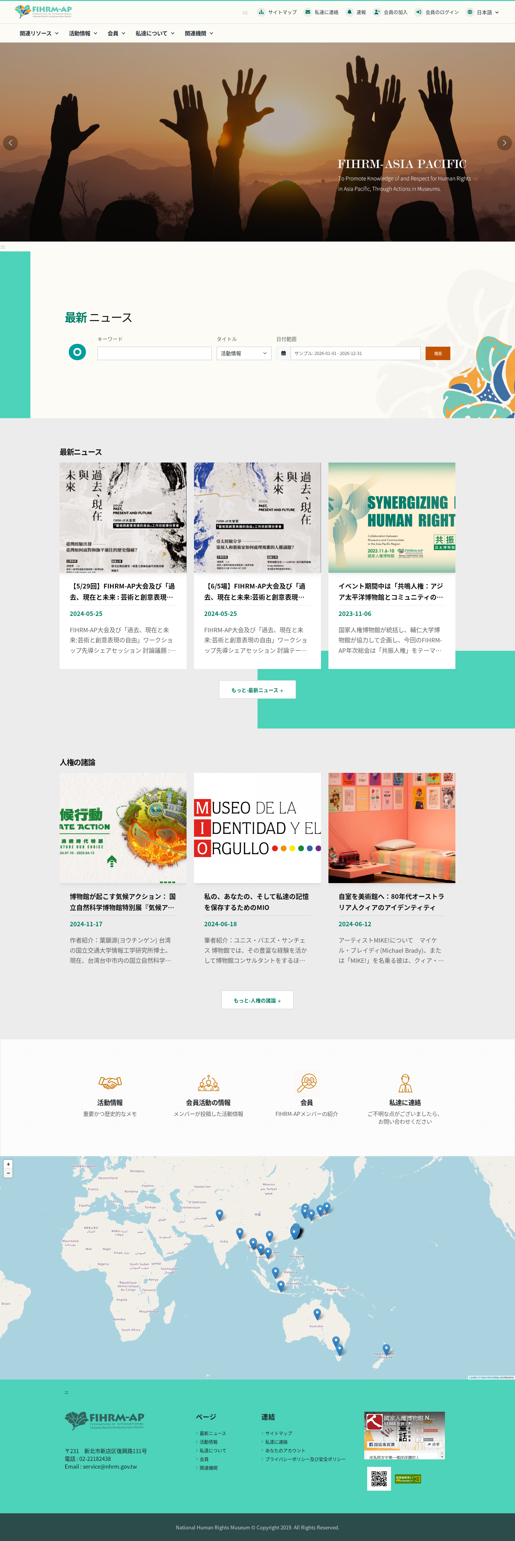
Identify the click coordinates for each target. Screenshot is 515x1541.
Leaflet (473, 1377)
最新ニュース (213, 1433)
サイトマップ (278, 1433)
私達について (213, 1450)
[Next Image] (504, 143)
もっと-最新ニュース (255, 690)
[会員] (306, 1082)
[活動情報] (110, 1082)
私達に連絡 (276, 1441)
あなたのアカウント (285, 1450)
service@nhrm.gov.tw (110, 1466)
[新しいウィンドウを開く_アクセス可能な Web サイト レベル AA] (408, 1478)
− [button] (8, 1173)
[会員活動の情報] (208, 1082)
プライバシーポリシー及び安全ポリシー (305, 1459)
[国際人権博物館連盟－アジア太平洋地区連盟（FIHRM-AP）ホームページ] (44, 11)
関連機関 (209, 1467)
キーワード (110, 339)
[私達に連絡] (405, 1082)
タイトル (227, 339)
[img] (257, 1268)
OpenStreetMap (490, 1377)
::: (245, 12)
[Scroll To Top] (504, 1534)
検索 (438, 353)
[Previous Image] (10, 143)
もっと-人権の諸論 (255, 1000)
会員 (204, 1459)
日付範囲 (286, 339)
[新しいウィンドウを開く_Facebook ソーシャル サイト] (404, 1435)
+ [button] (8, 1164)
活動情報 (209, 1441)
